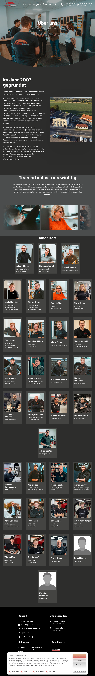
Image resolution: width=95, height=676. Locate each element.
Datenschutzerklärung (79, 672)
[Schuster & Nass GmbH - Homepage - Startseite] (10, 4)
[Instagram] (24, 637)
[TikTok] (29, 637)
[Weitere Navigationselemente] (54, 4)
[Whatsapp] (34, 637)
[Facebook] (20, 637)
